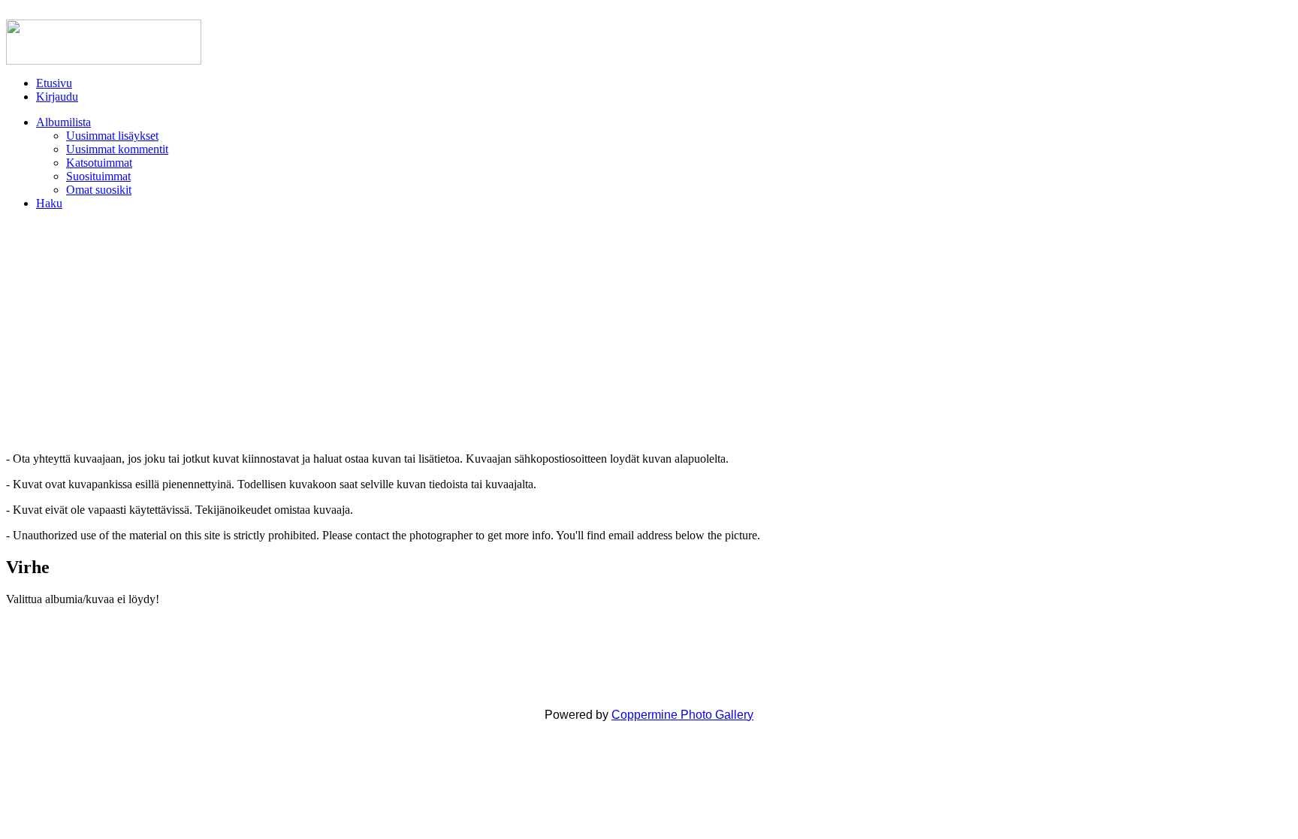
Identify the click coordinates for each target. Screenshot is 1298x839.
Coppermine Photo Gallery (682, 714)
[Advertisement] (649, 331)
